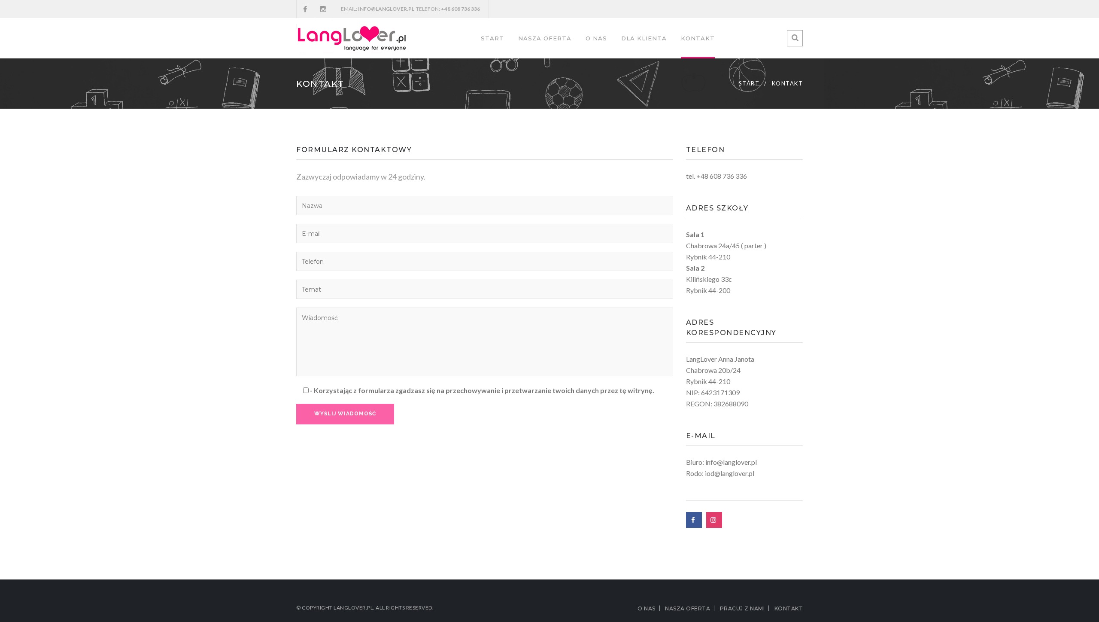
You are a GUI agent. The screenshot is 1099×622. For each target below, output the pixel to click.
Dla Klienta (644, 38)
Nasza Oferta (544, 38)
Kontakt (698, 38)
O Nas (596, 38)
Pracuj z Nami (742, 608)
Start (492, 38)
